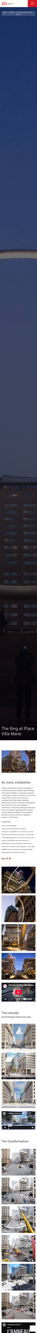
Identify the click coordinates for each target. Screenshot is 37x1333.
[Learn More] (18, 761)
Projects (12, 12)
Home (5, 12)
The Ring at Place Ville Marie (24, 13)
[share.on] (7, 858)
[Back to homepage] (8, 3)
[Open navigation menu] (31, 3)
